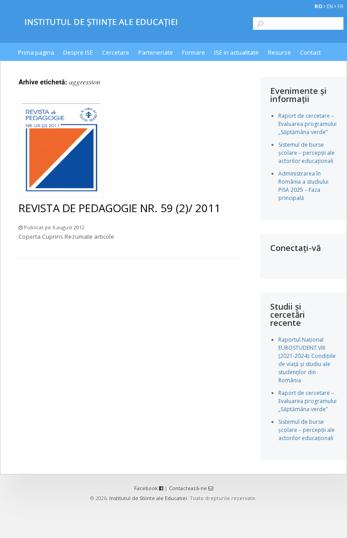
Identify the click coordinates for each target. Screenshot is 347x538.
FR (340, 6)
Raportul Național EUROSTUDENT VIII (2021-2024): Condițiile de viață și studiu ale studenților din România (307, 360)
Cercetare (115, 52)
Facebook (146, 488)
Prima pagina (36, 52)
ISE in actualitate (236, 52)
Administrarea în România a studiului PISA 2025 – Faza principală (303, 186)
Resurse (279, 52)
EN (330, 6)
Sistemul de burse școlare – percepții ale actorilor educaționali (306, 153)
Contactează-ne (188, 488)
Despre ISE (78, 52)
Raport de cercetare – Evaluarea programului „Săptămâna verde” (307, 124)
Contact (310, 52)
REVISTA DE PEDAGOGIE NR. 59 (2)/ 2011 (119, 207)
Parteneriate (155, 52)
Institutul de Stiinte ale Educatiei (148, 498)
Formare (193, 52)
